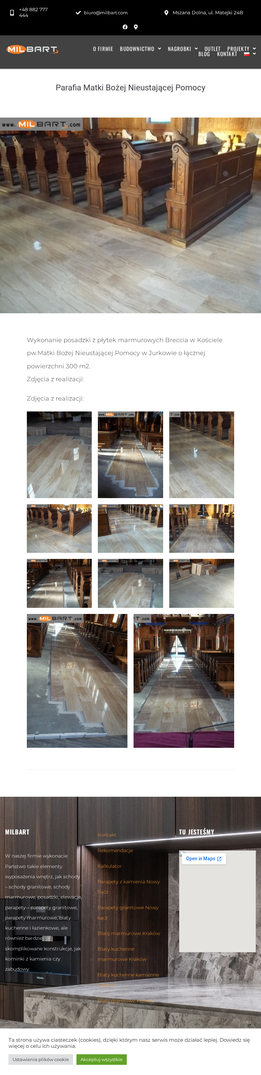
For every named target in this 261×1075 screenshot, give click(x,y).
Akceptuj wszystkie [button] (102, 1059)
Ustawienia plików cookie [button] (41, 1059)
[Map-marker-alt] (136, 27)
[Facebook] (125, 27)
